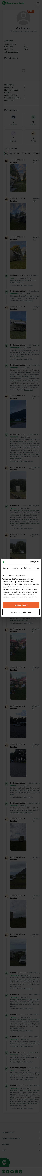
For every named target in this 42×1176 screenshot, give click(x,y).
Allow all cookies (21, 605)
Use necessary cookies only (21, 612)
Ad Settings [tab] (25, 568)
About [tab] (36, 568)
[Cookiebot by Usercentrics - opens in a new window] (30, 562)
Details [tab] (15, 568)
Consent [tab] (5, 568)
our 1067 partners (16, 579)
